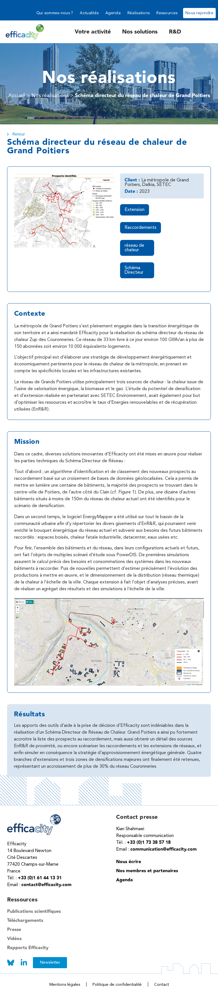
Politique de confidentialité (117, 985)
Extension (134, 210)
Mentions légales (64, 985)
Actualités (89, 13)
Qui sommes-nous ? (54, 13)
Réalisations (138, 13)
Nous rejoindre (199, 13)
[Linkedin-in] (23, 962)
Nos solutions (140, 31)
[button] (184, 212)
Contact (161, 985)
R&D (175, 31)
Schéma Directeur (134, 270)
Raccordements (140, 227)
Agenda (113, 13)
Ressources (166, 13)
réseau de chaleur (134, 247)
